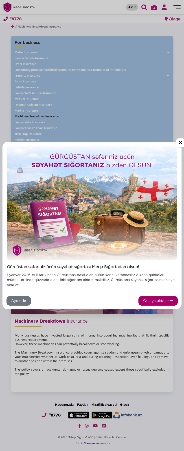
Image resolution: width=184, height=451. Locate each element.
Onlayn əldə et (156, 301)
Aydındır (18, 301)
